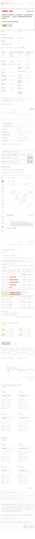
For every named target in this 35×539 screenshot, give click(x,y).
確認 (4, 25)
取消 (10, 25)
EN (32, 11)
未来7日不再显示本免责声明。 (11, 21)
